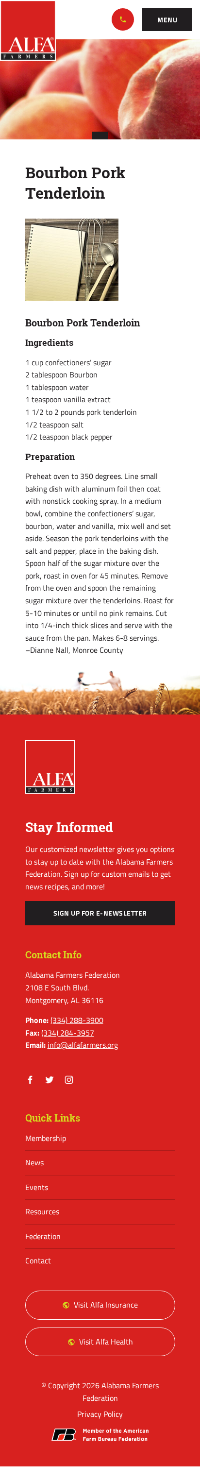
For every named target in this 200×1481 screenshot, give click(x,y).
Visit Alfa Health (106, 1341)
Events (36, 1187)
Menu (167, 20)
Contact (38, 1260)
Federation (43, 1236)
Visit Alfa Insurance (106, 1305)
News (34, 1162)
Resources (42, 1211)
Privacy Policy (100, 1414)
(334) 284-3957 (67, 1032)
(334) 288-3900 (122, 19)
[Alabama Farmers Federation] (50, 767)
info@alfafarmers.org (83, 1045)
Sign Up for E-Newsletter (100, 913)
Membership (45, 1138)
